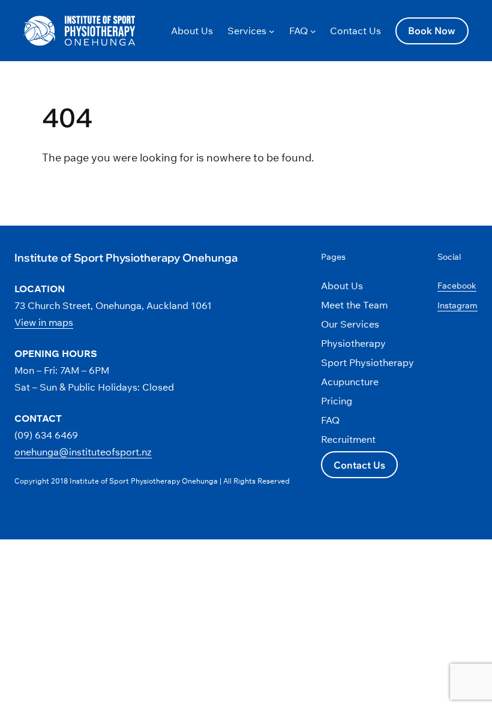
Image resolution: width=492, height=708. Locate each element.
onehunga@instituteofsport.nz (83, 452)
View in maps (43, 322)
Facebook (456, 285)
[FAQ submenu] (313, 31)
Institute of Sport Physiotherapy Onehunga (126, 258)
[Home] (39, 30)
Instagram (457, 305)
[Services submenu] (272, 31)
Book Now (431, 31)
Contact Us (359, 465)
